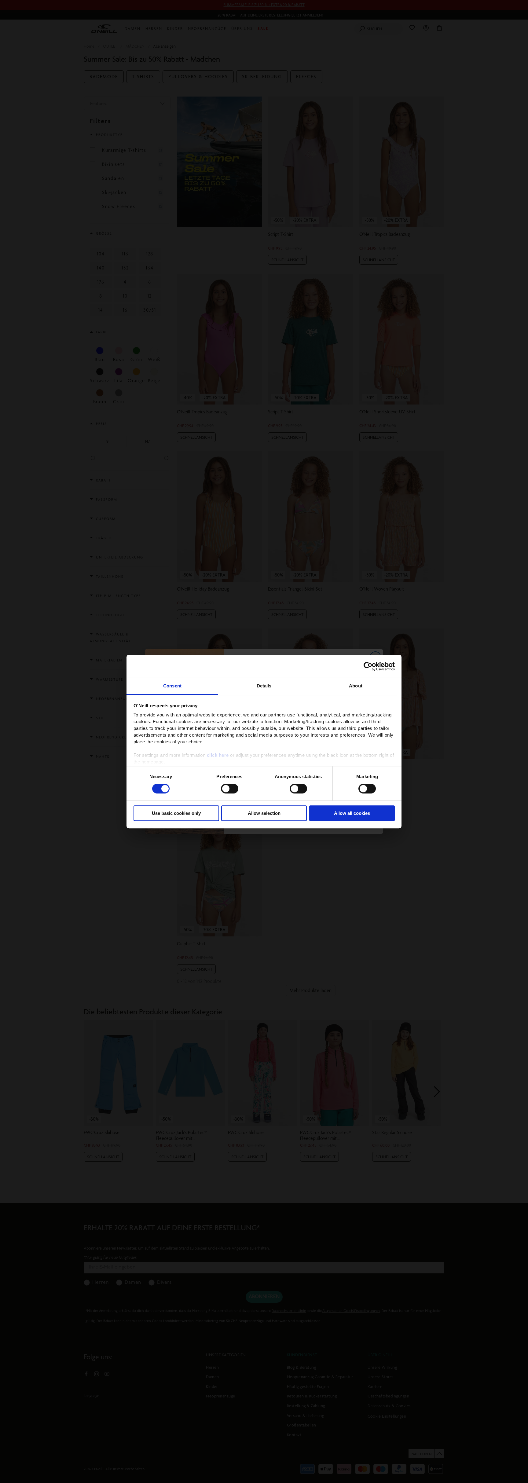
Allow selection (264, 813)
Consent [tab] (172, 685)
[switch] (229, 789)
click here (218, 755)
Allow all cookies (352, 813)
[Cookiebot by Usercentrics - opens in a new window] (368, 666)
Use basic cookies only (176, 813)
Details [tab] (264, 685)
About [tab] (355, 685)
